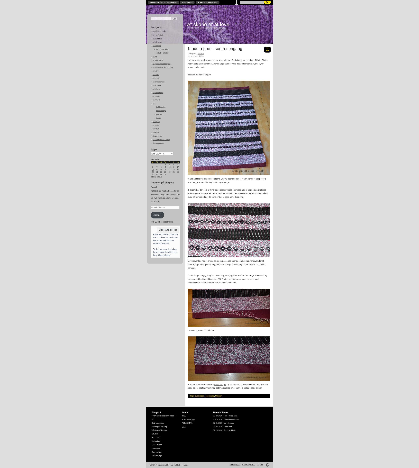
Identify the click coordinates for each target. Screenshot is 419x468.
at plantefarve (158, 93)
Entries (235, 465)
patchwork (160, 114)
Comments (188, 419)
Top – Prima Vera (230, 416)
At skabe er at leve (208, 24)
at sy (154, 103)
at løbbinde (157, 85)
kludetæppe (199, 396)
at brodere (157, 46)
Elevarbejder (158, 136)
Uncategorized (158, 143)
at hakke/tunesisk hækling (163, 67)
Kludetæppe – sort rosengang (215, 49)
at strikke (156, 100)
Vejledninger (187, 2)
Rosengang (209, 396)
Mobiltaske (228, 427)
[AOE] (266, 465)
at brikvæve (157, 42)
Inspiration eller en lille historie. (163, 2)
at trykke (156, 122)
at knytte (156, 78)
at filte (155, 56)
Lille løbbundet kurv (231, 419)
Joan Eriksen (157, 445)
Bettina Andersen (158, 423)
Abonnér (157, 215)
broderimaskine (162, 49)
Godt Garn (156, 437)
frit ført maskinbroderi (161, 140)
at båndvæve (158, 35)
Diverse (156, 132)
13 (153, 170)
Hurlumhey (156, 441)
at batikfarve (157, 38)
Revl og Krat (156, 452)
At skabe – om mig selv (208, 2)
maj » (159, 177)
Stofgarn (218, 396)
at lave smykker (159, 82)
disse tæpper (220, 384)
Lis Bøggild (156, 448)
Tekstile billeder (162, 53)
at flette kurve (158, 60)
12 (178, 167)
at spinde (156, 96)
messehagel (161, 111)
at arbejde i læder (159, 31)
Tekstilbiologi (157, 456)
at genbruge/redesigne (161, 64)
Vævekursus (229, 423)
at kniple (156, 75)
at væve (156, 129)
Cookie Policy (164, 255)
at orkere (156, 89)
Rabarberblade (230, 430)
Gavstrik (155, 434)
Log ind (260, 465)
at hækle (156, 71)
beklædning (160, 107)
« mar (153, 177)
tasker (158, 118)
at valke (156, 125)
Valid (187, 423)
